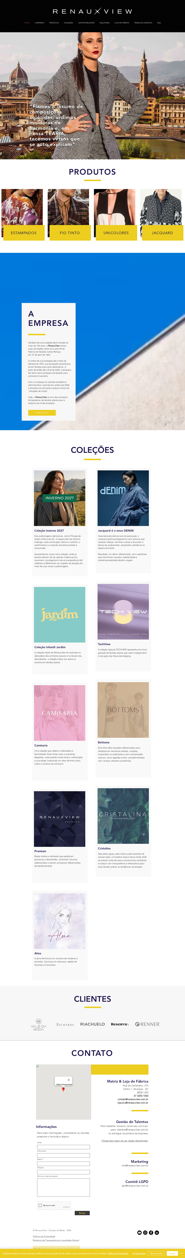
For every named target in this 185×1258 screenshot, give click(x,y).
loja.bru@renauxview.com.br (133, 1102)
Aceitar (172, 1253)
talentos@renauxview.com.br (132, 1129)
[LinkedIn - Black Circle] (157, 1232)
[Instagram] (145, 1232)
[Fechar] (181, 1253)
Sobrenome (41, 1151)
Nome (39, 1142)
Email (39, 1159)
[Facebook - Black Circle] (151, 1232)
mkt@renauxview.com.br (135, 1165)
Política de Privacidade (118, 1253)
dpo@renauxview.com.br (135, 1185)
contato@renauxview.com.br (133, 1099)
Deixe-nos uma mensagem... (48, 1176)
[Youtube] (139, 1232)
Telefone (40, 1168)
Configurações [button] (139, 1253)
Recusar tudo (156, 1253)
